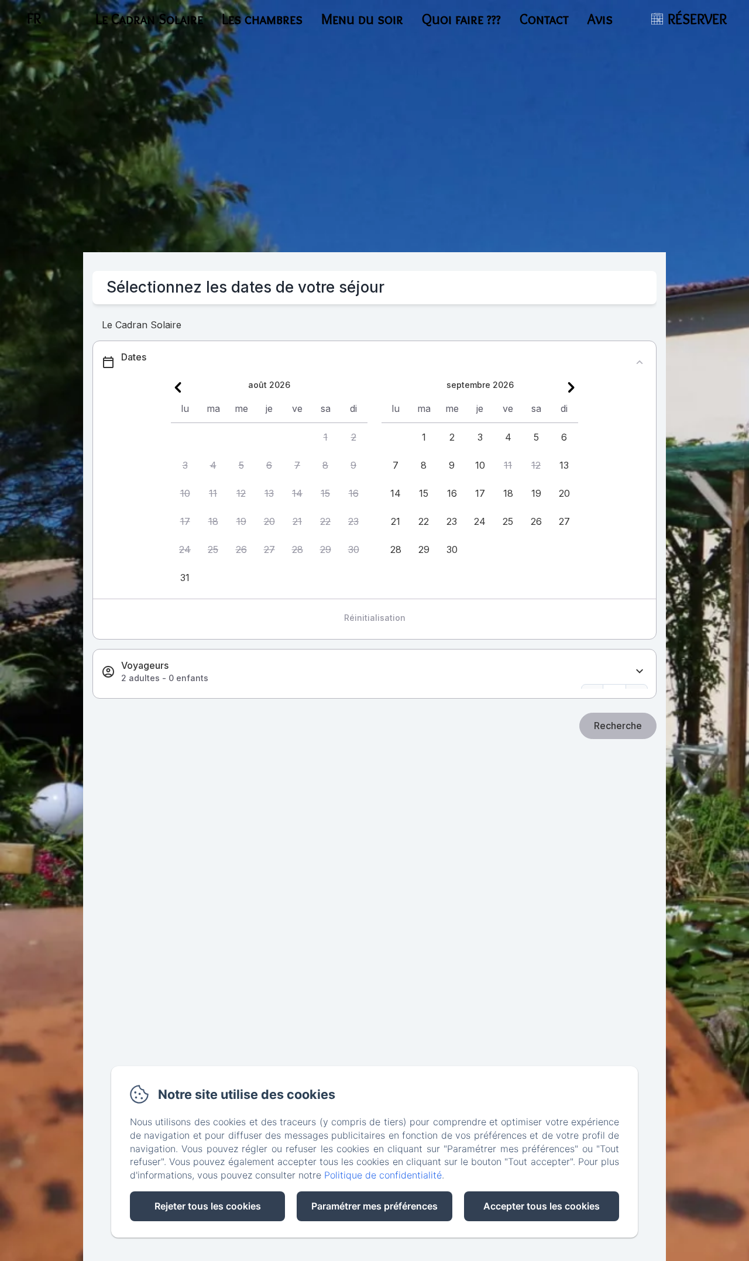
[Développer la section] (640, 671)
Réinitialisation (375, 618)
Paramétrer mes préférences (374, 1206)
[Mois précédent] (178, 387)
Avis (600, 19)
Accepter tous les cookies (541, 1206)
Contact (544, 19)
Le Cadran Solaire (149, 19)
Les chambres (262, 19)
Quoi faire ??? (461, 19)
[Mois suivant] (571, 387)
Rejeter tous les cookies (207, 1206)
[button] (325, 437)
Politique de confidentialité (383, 1175)
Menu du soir (362, 19)
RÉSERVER (697, 19)
